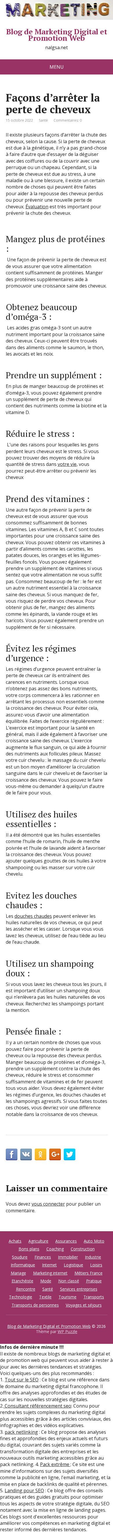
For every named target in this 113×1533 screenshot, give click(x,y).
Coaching (55, 1249)
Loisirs (96, 1265)
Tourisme (67, 1297)
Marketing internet (50, 1273)
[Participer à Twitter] (69, 1154)
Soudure (20, 1257)
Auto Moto (94, 1241)
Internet (49, 1265)
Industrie (93, 1257)
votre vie (67, 464)
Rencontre (25, 1289)
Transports (93, 1297)
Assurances (66, 1241)
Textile (45, 1297)
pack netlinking (21, 1432)
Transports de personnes (35, 1305)
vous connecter (48, 1204)
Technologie (20, 1297)
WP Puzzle (67, 1331)
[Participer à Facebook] (11, 1154)
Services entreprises (78, 1289)
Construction (83, 1249)
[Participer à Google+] (55, 1154)
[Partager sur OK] (40, 1154)
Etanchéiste (22, 1281)
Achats (15, 1241)
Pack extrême (55, 1464)
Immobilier (68, 1257)
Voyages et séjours (84, 1305)
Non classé (68, 1281)
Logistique (73, 1265)
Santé (43, 120)
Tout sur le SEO (22, 1379)
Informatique (23, 1265)
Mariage (18, 1273)
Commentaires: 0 (68, 120)
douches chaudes (33, 916)
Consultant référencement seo (37, 1406)
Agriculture (38, 1241)
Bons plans (29, 1249)
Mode (45, 1281)
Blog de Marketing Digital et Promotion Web (56, 35)
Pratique (94, 1281)
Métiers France (88, 1273)
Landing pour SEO (24, 1490)
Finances (42, 1257)
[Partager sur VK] (26, 1154)
